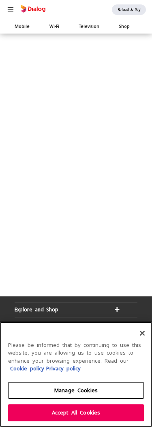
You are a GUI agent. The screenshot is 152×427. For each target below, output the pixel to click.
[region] (76, 374)
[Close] (142, 333)
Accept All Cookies (76, 412)
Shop (124, 26)
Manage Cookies (76, 390)
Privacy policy (63, 368)
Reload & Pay (129, 9)
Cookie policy (27, 368)
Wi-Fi (54, 26)
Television (89, 26)
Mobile (22, 26)
